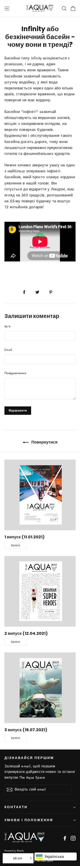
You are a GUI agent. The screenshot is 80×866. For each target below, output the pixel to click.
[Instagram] (73, 838)
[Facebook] (64, 838)
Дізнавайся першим (29, 758)
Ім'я (7, 326)
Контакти (16, 807)
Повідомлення (15, 373)
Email (8, 350)
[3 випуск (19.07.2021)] (40, 687)
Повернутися (44, 442)
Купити (15, 545)
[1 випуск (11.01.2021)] (40, 495)
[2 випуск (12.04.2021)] (40, 591)
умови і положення (28, 820)
